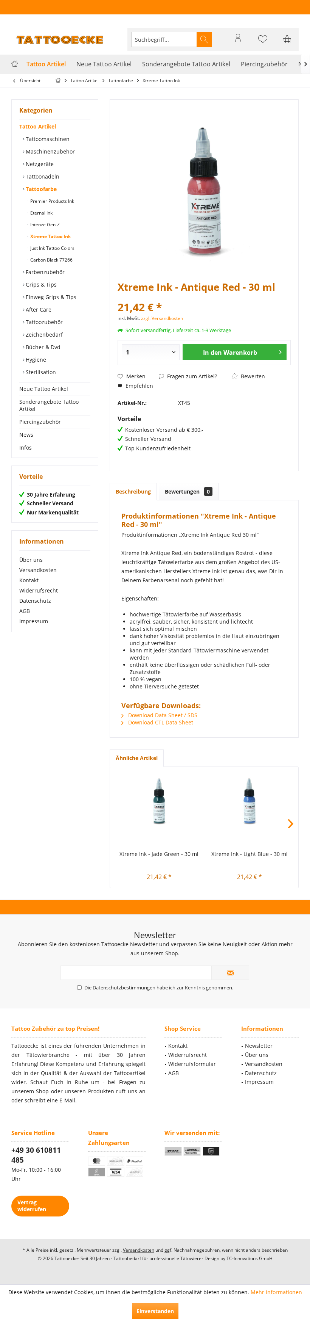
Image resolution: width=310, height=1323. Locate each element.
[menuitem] (287, 39)
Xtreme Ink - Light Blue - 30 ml (249, 853)
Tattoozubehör (43, 322)
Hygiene (35, 359)
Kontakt (29, 580)
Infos (25, 447)
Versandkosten (38, 570)
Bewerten (252, 376)
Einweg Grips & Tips (50, 297)
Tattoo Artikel (37, 126)
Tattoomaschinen (47, 139)
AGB (24, 610)
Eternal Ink (41, 213)
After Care (37, 309)
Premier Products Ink (51, 201)
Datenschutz (35, 600)
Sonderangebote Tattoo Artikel (49, 405)
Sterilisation (40, 372)
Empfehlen (138, 385)
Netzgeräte (39, 164)
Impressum (33, 621)
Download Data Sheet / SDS (162, 715)
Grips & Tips (40, 284)
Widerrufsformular (192, 1063)
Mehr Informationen (276, 1292)
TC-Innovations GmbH (249, 1258)
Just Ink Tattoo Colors (51, 248)
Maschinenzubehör (49, 151)
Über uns (31, 559)
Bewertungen (187, 491)
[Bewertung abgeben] (204, 297)
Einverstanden (155, 1311)
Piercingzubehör (40, 421)
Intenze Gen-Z (44, 224)
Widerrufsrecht (38, 590)
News (26, 434)
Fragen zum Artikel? (191, 376)
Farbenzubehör (44, 272)
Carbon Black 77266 (51, 260)
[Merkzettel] (262, 42)
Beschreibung (133, 491)
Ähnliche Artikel (137, 758)
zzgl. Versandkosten (162, 318)
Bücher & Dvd (42, 347)
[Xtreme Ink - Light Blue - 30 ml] (249, 801)
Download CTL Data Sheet (160, 722)
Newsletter (259, 1045)
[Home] (14, 64)
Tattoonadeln (41, 176)
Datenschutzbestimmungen (124, 987)
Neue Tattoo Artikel (43, 388)
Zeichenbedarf (43, 334)
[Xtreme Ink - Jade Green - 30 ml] (159, 801)
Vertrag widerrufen (31, 1206)
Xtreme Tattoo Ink (50, 236)
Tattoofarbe (40, 189)
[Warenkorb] (287, 42)
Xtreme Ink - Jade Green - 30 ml (158, 853)
